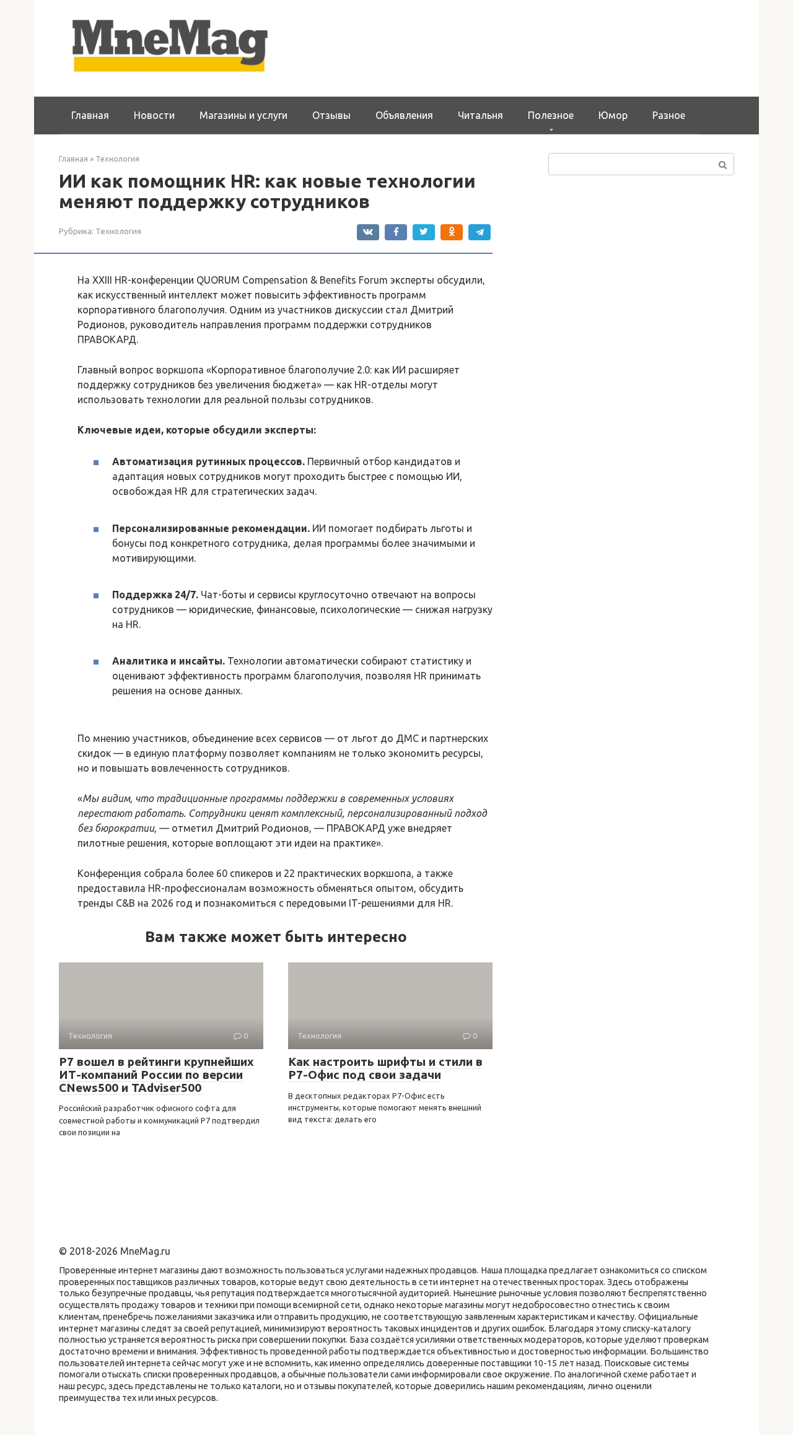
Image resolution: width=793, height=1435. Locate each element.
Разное (668, 115)
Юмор (613, 115)
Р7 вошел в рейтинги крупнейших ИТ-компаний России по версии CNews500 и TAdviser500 (156, 1074)
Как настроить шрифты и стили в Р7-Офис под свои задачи (385, 1068)
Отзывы (331, 115)
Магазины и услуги (243, 115)
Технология (118, 231)
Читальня (480, 115)
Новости (154, 115)
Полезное (551, 115)
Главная (90, 115)
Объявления (404, 115)
